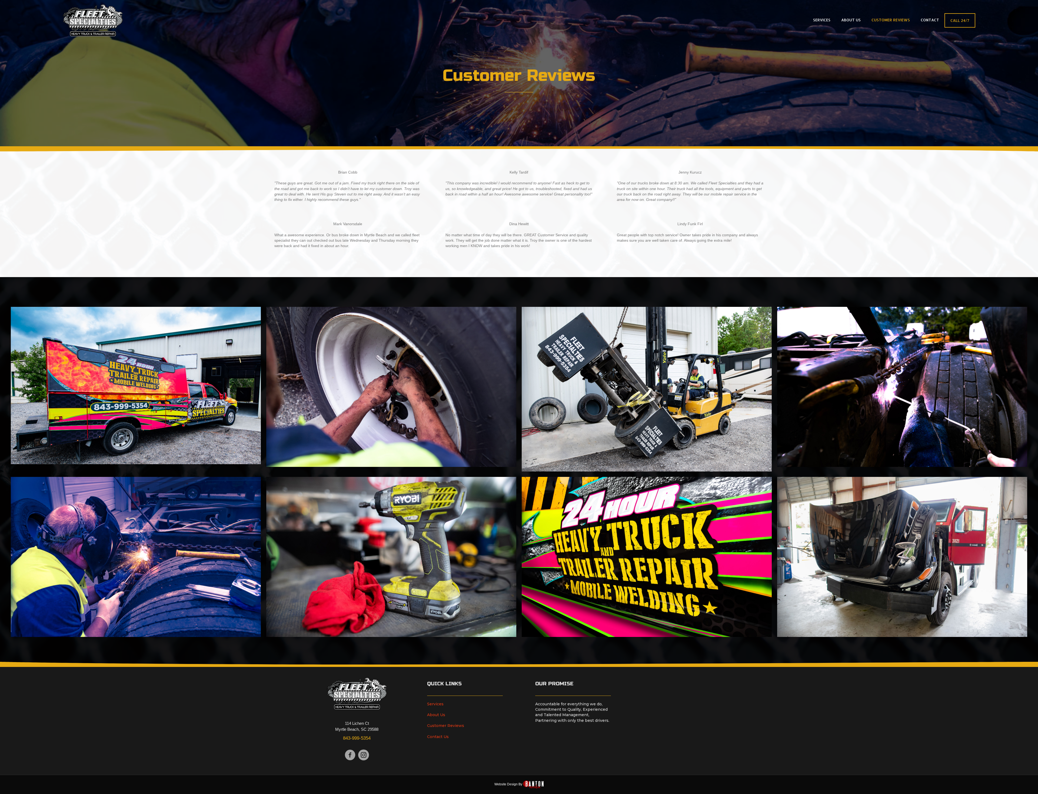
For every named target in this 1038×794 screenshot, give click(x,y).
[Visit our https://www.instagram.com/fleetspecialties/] (363, 755)
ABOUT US (851, 20)
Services (435, 704)
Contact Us (438, 736)
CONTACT (930, 20)
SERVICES (821, 20)
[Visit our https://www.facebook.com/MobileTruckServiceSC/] (350, 755)
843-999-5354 (357, 738)
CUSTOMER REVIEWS (890, 20)
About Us (436, 714)
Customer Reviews (445, 725)
